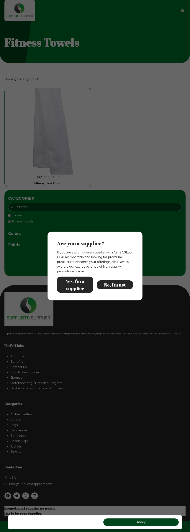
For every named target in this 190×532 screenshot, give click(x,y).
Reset (49, 522)
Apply (141, 522)
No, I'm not (115, 285)
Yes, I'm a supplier (75, 284)
